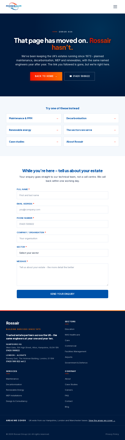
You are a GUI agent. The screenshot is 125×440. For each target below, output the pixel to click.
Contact (69, 401)
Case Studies (71, 384)
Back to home (46, 76)
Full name (23, 189)
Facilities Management (75, 351)
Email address (25, 203)
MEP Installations (14, 395)
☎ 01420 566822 (79, 76)
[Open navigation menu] (115, 6)
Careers (69, 390)
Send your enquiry (62, 294)
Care (67, 340)
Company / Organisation (31, 232)
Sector (22, 247)
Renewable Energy (15, 390)
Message (22, 261)
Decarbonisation (14, 384)
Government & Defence (76, 362)
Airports (68, 357)
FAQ (67, 395)
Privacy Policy (112, 434)
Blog (67, 406)
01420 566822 (13, 350)
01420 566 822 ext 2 (16, 361)
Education (69, 329)
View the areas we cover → (102, 420)
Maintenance (12, 379)
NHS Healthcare (72, 334)
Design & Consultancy (16, 401)
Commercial (70, 346)
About (68, 379)
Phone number (25, 218)
